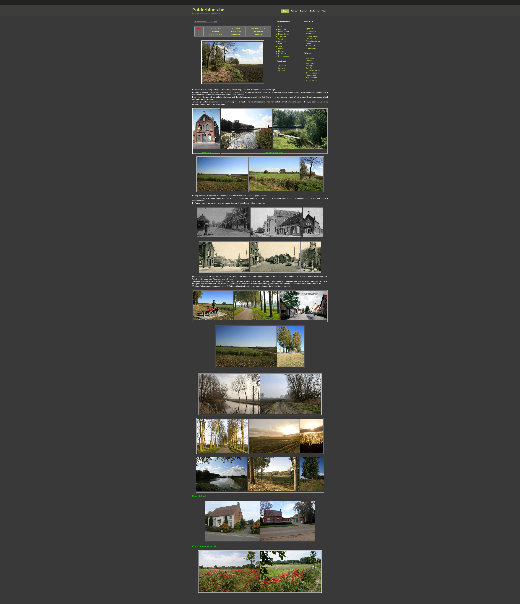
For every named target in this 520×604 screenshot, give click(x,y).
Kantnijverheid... (312, 39)
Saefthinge (282, 36)
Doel (280, 27)
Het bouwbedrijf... (312, 80)
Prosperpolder (283, 32)
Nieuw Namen (283, 34)
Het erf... (309, 68)
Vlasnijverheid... (311, 31)
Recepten (281, 70)
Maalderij (215, 31)
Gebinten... (310, 61)
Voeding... (281, 61)
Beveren (281, 49)
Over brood (282, 66)
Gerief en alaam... (312, 75)
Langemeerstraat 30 (215, 34)
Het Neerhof (258, 31)
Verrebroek (282, 39)
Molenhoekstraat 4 (258, 28)
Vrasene (281, 46)
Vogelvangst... (311, 46)
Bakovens (281, 68)
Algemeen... (310, 29)
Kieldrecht (282, 29)
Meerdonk (282, 41)
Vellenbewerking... (312, 48)
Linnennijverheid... (312, 36)
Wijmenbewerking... (313, 41)
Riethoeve (236, 28)
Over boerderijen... (312, 73)
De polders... (310, 58)
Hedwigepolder (284, 56)
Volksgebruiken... (312, 78)
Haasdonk (282, 54)
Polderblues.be (208, 9)
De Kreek (258, 35)
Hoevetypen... (311, 63)
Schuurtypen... (311, 66)
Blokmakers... (311, 34)
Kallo (280, 44)
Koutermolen (236, 31)
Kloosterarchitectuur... (313, 70)
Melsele (281, 51)
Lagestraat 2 (236, 35)
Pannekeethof (215, 28)
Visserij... (309, 43)
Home (198, 28)
